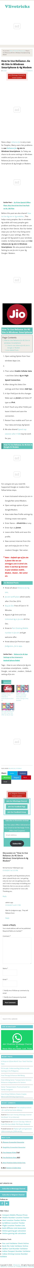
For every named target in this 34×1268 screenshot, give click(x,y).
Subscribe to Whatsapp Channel (13, 1189)
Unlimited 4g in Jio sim (14, 619)
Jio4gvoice (9, 646)
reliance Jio (15, 142)
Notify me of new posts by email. (15, 997)
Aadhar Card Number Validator (15, 1249)
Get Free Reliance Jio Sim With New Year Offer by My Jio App (7, 713)
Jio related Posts (12, 350)
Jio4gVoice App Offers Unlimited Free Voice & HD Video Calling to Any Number (22, 696)
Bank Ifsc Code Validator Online (15, 1246)
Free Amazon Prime (9, 1152)
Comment (7, 936)
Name (5, 968)
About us (4, 1266)
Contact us (11, 1266)
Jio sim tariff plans (12, 597)
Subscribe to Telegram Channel (13, 1195)
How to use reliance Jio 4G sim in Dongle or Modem (18, 346)
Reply (4, 896)
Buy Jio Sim (9, 606)
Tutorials (19, 768)
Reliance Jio (12, 148)
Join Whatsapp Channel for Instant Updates (17, 76)
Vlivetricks (17, 6)
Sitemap (31, 1266)
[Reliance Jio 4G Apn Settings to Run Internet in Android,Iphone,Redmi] (7, 688)
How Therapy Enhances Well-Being (13, 1075)
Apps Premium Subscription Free (14, 1163)
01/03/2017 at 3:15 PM (10, 870)
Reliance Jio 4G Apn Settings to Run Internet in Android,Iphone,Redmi (7, 696)
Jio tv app (18, 646)
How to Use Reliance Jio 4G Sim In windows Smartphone (17, 341)
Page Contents (9, 337)
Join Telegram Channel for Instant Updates (17, 795)
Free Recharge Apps (9, 1158)
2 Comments (29, 71)
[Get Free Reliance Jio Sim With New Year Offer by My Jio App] (7, 706)
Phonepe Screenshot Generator (13, 1142)
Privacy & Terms (21, 1266)
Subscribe (17, 843)
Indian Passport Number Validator (16, 1251)
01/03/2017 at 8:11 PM (12, 905)
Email (5, 979)
